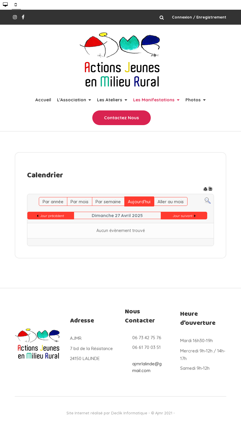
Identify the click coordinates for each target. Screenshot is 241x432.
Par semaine (108, 201)
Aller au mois (171, 201)
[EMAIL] (210, 189)
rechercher (161, 17)
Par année (53, 201)
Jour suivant (183, 216)
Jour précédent (52, 216)
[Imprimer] (205, 189)
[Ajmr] (120, 60)
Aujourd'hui (139, 201)
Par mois (79, 201)
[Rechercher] (208, 200)
